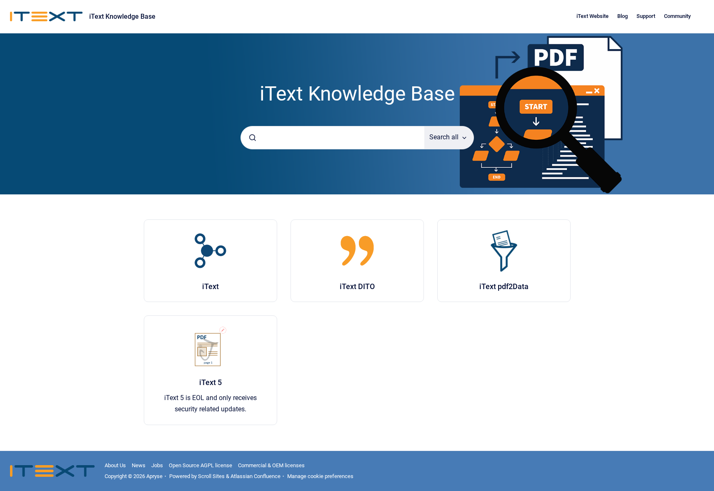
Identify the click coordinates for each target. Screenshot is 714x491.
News (138, 465)
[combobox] (332, 137)
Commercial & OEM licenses (271, 465)
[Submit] (252, 137)
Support (645, 16)
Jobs (157, 465)
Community (677, 16)
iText (210, 286)
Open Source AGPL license (200, 465)
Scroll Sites (211, 476)
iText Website (592, 16)
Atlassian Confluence (255, 476)
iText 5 (210, 382)
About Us (115, 465)
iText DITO (357, 286)
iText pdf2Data (504, 286)
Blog (622, 16)
